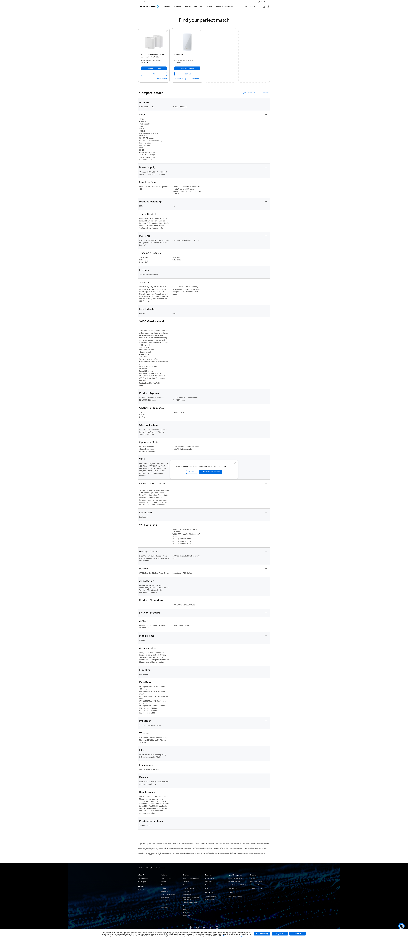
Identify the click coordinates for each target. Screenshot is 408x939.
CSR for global (142, 881)
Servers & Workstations (168, 894)
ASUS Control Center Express (258, 885)
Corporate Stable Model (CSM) (237, 885)
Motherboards (165, 897)
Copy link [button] (265, 93)
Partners (141, 886)
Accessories (164, 907)
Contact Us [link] (265, 2)
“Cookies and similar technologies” (233, 936)
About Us (142, 2)
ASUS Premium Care (234, 881)
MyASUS (252, 878)
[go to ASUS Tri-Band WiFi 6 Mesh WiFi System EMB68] (154, 42)
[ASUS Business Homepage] (148, 6)
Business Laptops (166, 878)
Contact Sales (209, 899)
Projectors (164, 904)
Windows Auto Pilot (256, 888)
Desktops (163, 881)
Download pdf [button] (249, 93)
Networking (164, 891)
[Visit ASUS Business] (144, 867)
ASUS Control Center (256, 881)
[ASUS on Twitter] (204, 928)
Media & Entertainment (190, 903)
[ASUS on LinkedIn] (191, 928)
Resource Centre (210, 878)
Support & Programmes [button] (224, 6)
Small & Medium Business (191, 878)
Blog (206, 888)
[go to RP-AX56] (187, 42)
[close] (235, 463)
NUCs (162, 885)
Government (186, 909)
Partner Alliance (143, 890)
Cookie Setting (262, 934)
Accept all (298, 934)
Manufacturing (187, 894)
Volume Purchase (210, 896)
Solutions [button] (177, 6)
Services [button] (187, 6)
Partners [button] (208, 6)
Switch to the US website (210, 472)
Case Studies (209, 881)
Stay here (191, 472)
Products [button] (167, 6)
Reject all (279, 934)
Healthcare (186, 891)
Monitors (163, 888)
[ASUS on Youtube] (197, 928)
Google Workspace (188, 915)
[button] (259, 6)
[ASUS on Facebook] (210, 928)
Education (186, 885)
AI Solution (186, 912)
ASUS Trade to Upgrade (235, 896)
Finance (185, 906)
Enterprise (186, 881)
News (207, 885)
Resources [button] (198, 6)
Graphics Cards (165, 901)
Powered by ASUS (233, 888)
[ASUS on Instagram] (216, 928)
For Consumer (250, 6)
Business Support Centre (235, 878)
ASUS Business (143, 878)
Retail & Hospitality (188, 888)
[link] (154, 74)
